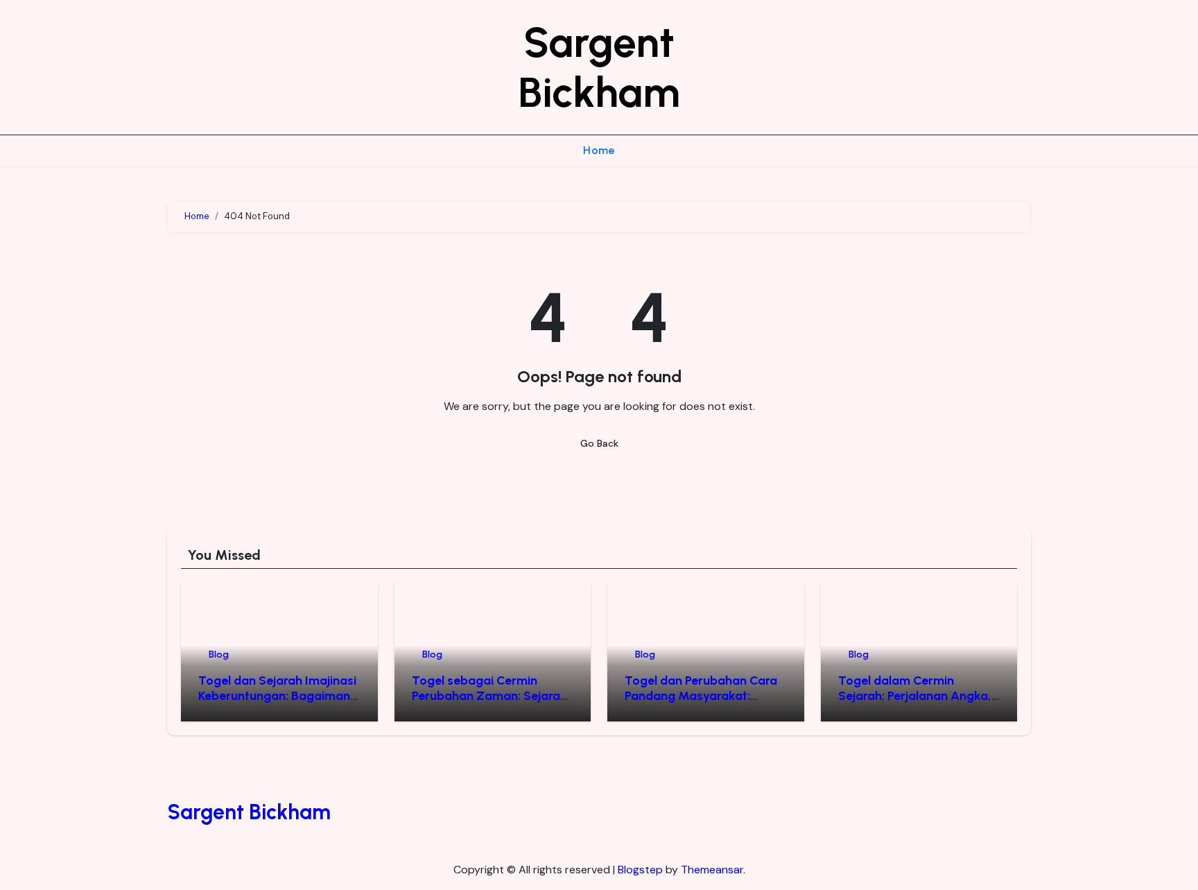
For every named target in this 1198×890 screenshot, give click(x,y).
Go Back (599, 443)
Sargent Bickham (599, 67)
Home (599, 150)
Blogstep (640, 869)
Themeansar (712, 869)
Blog (219, 654)
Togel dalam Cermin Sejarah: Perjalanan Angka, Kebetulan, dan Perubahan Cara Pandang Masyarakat (914, 703)
